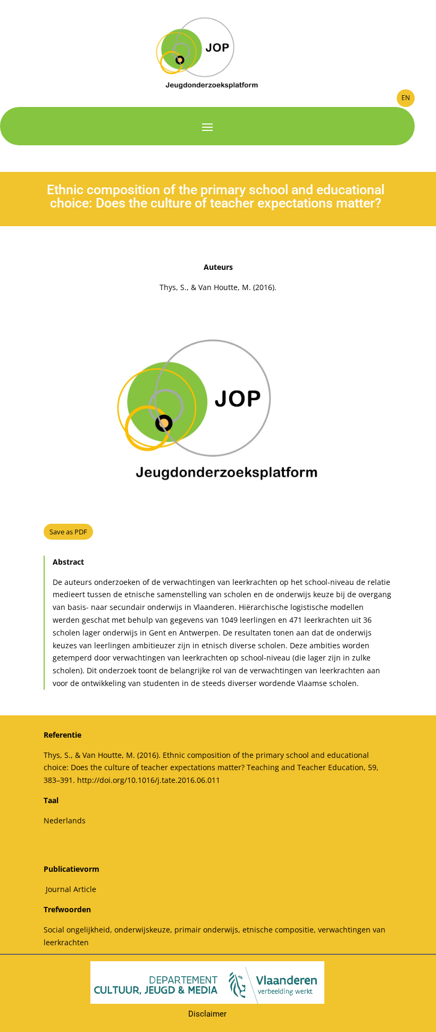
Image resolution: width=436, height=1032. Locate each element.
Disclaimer (207, 1014)
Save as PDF (68, 531)
